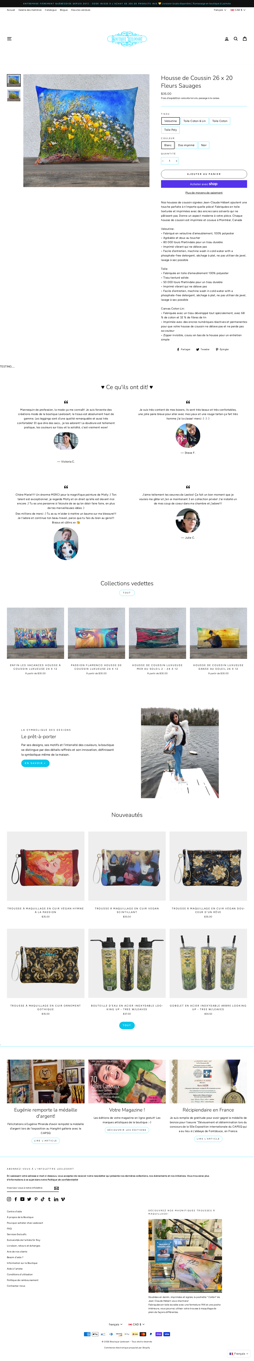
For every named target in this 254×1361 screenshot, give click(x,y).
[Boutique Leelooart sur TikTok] (43, 1199)
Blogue (64, 9)
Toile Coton (219, 121)
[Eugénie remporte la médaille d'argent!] (45, 1081)
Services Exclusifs (16, 1234)
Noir (204, 145)
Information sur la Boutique (22, 1263)
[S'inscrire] (56, 1188)
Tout (127, 593)
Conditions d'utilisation (20, 1274)
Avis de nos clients (17, 1251)
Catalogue (51, 9)
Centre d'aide (14, 1211)
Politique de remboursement (22, 1280)
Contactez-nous (16, 1285)
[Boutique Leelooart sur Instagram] (9, 1199)
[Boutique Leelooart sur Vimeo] (63, 1199)
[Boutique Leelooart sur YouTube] (22, 1199)
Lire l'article (45, 1140)
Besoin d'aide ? (15, 1257)
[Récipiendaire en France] (208, 1081)
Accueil (11, 9)
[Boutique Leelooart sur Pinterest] (36, 1199)
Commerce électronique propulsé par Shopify (127, 1347)
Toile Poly (170, 129)
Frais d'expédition (170, 98)
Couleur (168, 138)
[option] (127, 4)
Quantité (168, 154)
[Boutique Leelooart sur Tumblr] (49, 1199)
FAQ (9, 1228)
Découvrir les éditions (127, 1130)
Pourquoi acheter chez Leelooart (25, 1222)
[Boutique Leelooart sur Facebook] (16, 1199)
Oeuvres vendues (80, 9)
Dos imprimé (186, 145)
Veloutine (170, 121)
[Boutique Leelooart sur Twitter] (29, 1199)
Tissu (165, 114)
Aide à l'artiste (14, 1268)
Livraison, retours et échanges (23, 1245)
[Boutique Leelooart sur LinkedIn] (56, 1199)
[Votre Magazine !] (127, 1081)
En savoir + (35, 763)
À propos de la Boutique (20, 1217)
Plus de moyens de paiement (204, 192)
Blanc (168, 145)
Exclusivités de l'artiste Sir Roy (23, 1240)
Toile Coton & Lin (195, 121)
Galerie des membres (30, 9)
